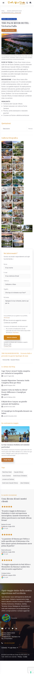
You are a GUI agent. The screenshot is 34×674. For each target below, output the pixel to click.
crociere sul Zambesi (8, 479)
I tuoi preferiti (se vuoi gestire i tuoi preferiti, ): (15, 317)
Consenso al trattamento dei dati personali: (16, 326)
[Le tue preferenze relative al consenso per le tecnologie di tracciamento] (31, 672)
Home (2, 11)
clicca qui (6, 318)
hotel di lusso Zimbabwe (20, 476)
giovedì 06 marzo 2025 (9, 406)
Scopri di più (7, 460)
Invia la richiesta (12, 337)
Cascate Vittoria (18, 472)
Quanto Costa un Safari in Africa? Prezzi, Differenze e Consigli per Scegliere (14, 392)
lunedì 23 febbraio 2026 (9, 397)
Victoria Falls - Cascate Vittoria (11, 360)
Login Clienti (12, 648)
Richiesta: (6, 297)
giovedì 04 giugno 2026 (9, 385)
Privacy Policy (7, 346)
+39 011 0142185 (9, 643)
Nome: (5, 264)
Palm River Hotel (7, 472)
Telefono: (6, 281)
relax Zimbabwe (24, 483)
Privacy (20, 657)
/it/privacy (15, 333)
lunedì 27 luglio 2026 (9, 376)
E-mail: (5, 273)
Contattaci (4, 648)
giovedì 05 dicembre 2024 (10, 416)
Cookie (25, 657)
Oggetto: (6, 289)
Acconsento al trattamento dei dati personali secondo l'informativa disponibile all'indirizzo (18, 331)
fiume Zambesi (6, 476)
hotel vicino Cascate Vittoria (10, 483)
